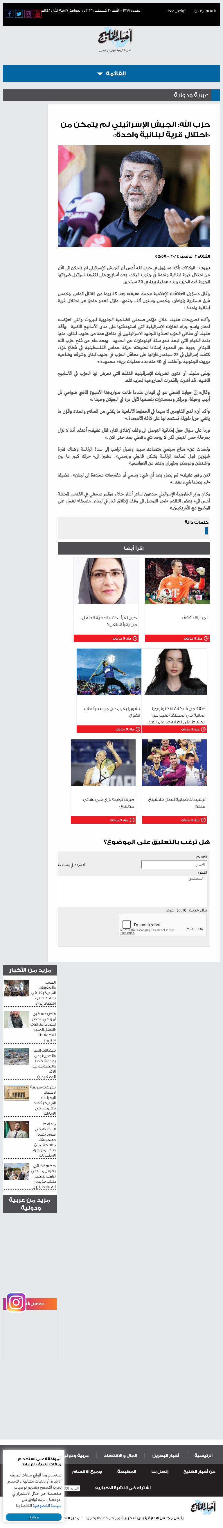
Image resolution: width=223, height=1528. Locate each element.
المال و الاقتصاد (120, 1455)
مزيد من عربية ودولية (29, 1204)
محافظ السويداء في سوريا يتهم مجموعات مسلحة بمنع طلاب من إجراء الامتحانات (44, 1139)
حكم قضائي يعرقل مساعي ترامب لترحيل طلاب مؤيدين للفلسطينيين (43, 1176)
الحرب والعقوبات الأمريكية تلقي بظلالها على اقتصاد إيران (43, 992)
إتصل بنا (159, 1471)
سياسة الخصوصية (47, 1505)
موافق (34, 1517)
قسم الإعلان (205, 10)
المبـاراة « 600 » (195, 617)
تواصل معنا (176, 10)
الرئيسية (204, 1455)
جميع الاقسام (87, 1471)
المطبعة (126, 1471)
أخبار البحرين (165, 1455)
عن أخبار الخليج (199, 1471)
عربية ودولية (75, 1455)
